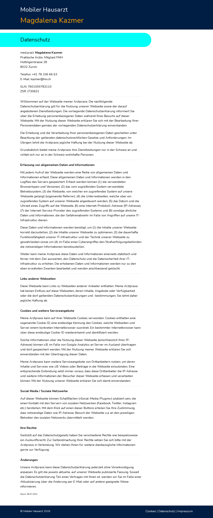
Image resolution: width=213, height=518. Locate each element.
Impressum (185, 511)
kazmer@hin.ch (41, 79)
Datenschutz (166, 511)
